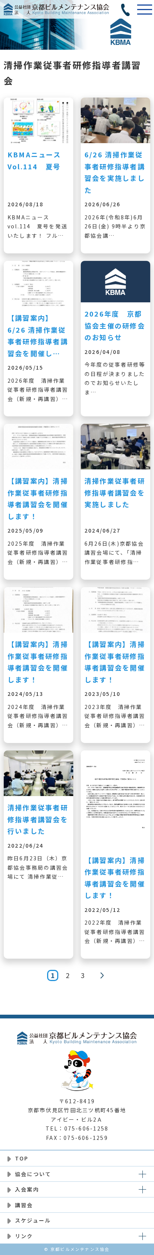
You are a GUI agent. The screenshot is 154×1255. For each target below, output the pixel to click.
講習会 (24, 1205)
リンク (24, 1236)
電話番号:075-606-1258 (126, 9)
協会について (33, 1174)
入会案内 (27, 1189)
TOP (22, 1158)
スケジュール (33, 1220)
